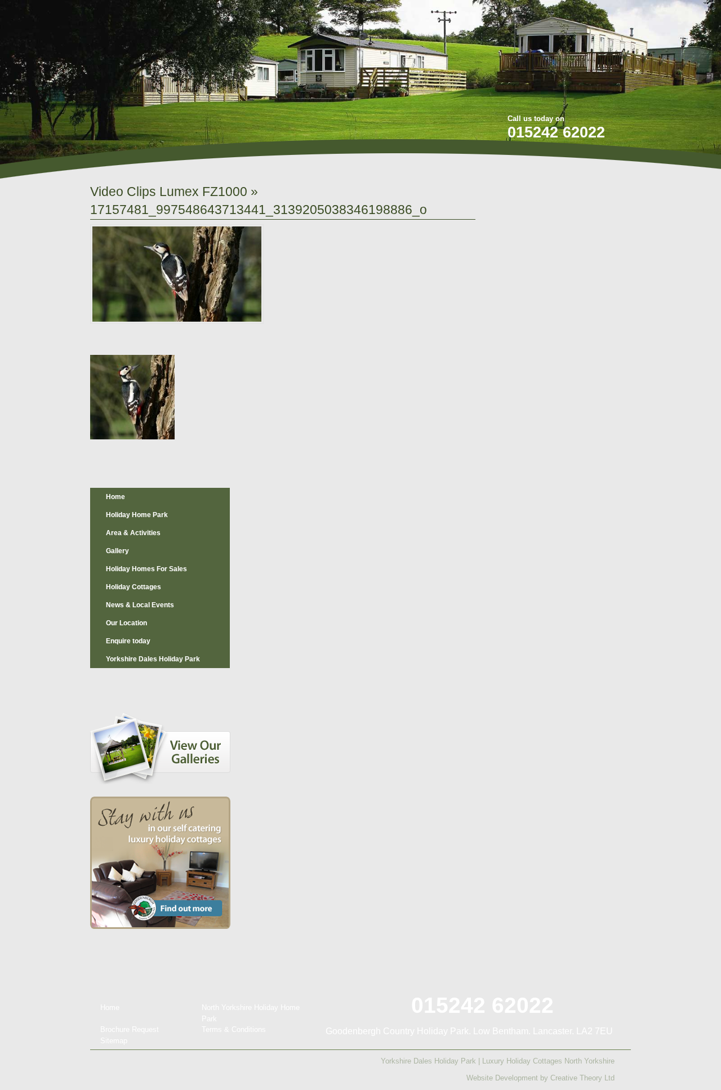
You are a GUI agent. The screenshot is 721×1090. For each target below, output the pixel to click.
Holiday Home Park (137, 515)
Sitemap (113, 1040)
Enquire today (128, 641)
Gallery (117, 551)
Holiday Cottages (133, 587)
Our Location (126, 623)
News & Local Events (140, 605)
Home (115, 497)
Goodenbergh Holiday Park (148, 74)
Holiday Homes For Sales (146, 569)
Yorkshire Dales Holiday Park (153, 659)
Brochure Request (129, 1029)
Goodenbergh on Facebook (558, 16)
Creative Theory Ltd (582, 1078)
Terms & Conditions (234, 1029)
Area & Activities (133, 533)
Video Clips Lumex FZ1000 (168, 191)
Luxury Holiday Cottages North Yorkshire (548, 1061)
